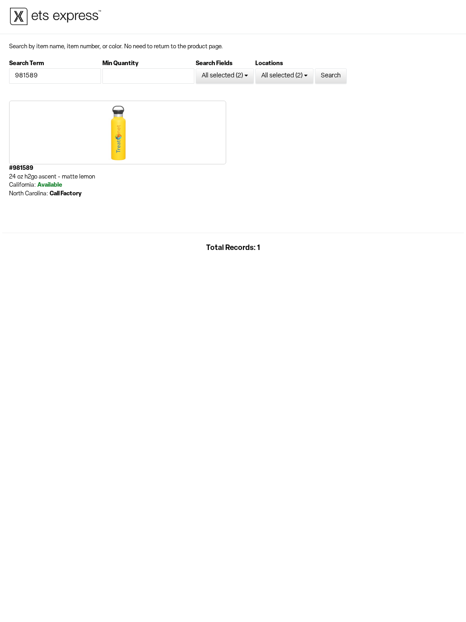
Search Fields (214, 63)
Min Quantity (120, 63)
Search (331, 75)
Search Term (26, 63)
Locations (269, 63)
